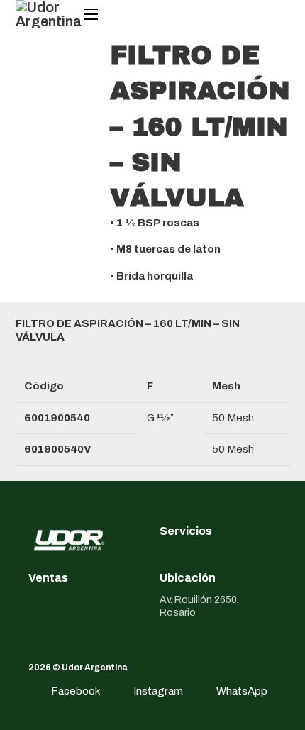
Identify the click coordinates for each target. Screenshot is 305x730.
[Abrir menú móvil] (91, 14)
